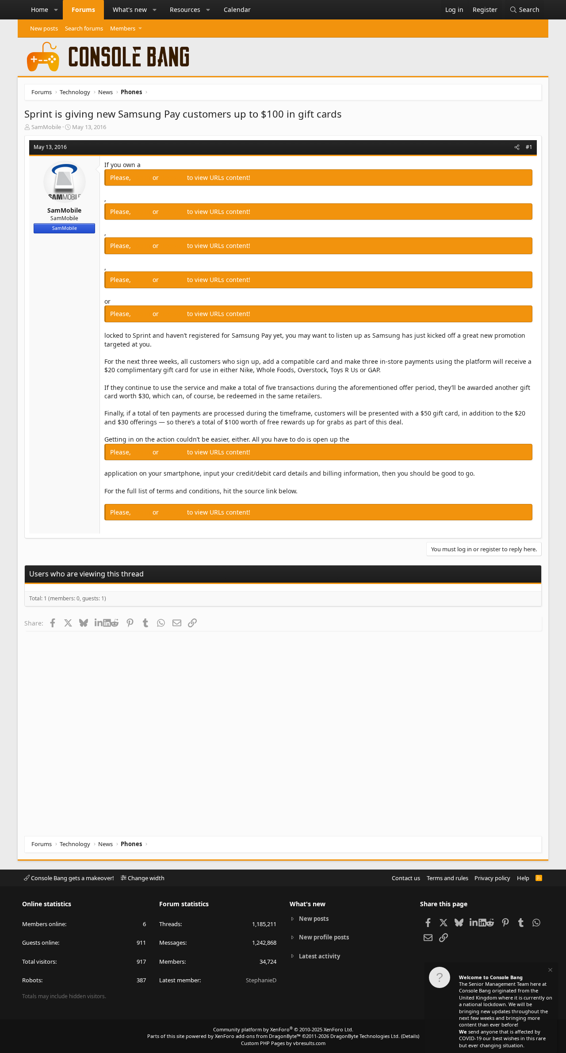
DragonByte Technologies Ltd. (365, 1036)
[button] (56, 9)
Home (39, 9)
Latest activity (319, 956)
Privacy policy (492, 878)
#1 (529, 147)
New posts (44, 28)
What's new (130, 9)
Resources (185, 9)
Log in (143, 177)
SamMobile (46, 127)
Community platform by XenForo (283, 1029)
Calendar (237, 9)
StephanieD (261, 980)
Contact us (406, 878)
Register (174, 177)
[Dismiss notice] (549, 971)
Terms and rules (447, 878)
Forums (83, 9)
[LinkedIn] (99, 622)
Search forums (84, 28)
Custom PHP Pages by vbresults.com (283, 1043)
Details (410, 1036)
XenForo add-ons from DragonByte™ (258, 1036)
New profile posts (324, 937)
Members (122, 28)
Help (523, 878)
